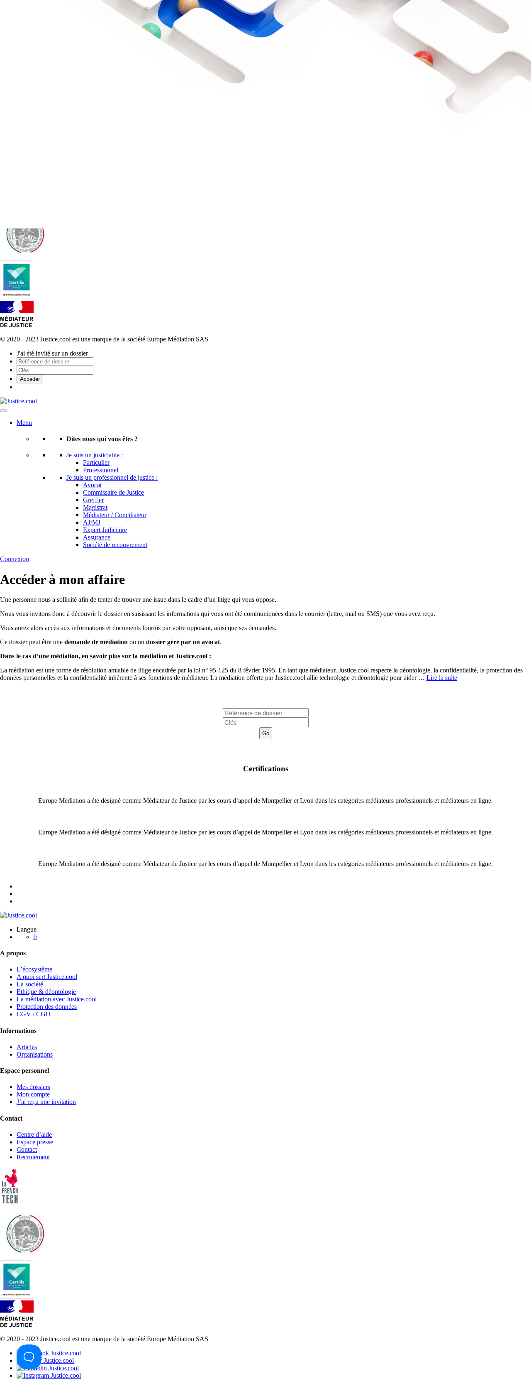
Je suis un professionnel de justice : (112, 477)
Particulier (96, 462)
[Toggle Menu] (3, 411)
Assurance (96, 537)
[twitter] (45, 1360)
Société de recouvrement (115, 544)
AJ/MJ (91, 522)
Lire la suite (441, 677)
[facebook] (49, 1353)
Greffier (93, 499)
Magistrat (95, 507)
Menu (24, 422)
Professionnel (100, 469)
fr (35, 936)
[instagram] (49, 1375)
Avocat (92, 484)
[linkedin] (48, 1367)
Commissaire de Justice (113, 492)
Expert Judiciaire (105, 529)
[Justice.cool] (18, 401)
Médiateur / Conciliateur (114, 514)
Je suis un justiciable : (94, 455)
